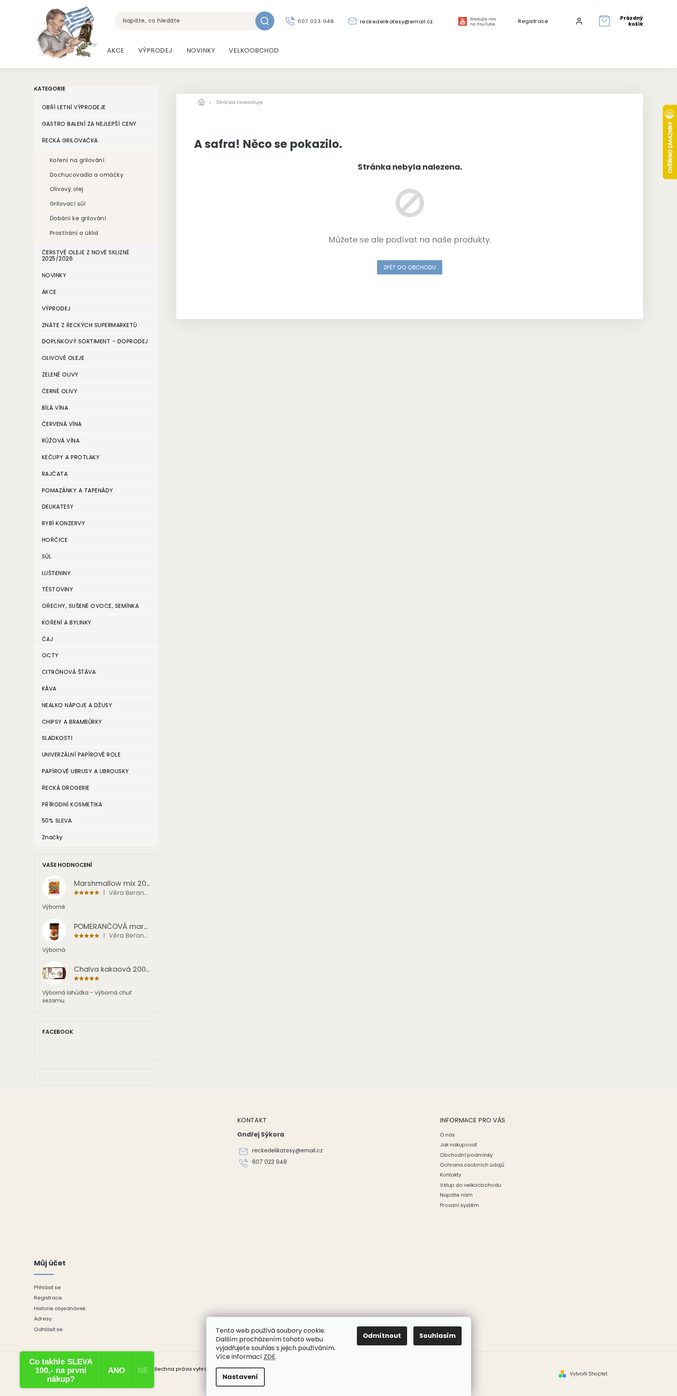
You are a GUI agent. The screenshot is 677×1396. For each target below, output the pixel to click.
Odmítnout (382, 1335)
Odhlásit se (48, 1329)
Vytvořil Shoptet (588, 1374)
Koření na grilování (77, 160)
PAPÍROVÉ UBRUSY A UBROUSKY (85, 771)
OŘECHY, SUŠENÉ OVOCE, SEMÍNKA (90, 606)
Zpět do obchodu (409, 267)
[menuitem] (115, 51)
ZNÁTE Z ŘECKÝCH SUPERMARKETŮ (89, 325)
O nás (447, 1134)
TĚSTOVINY (58, 589)
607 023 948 (269, 1162)
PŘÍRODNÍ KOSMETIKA (72, 804)
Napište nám (456, 1195)
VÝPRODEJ (56, 308)
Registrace (533, 21)
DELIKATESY (58, 507)
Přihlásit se (47, 1287)
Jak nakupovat (458, 1144)
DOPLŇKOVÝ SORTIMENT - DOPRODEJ (95, 341)
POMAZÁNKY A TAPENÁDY (77, 490)
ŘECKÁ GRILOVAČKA (70, 140)
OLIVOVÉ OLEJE (63, 358)
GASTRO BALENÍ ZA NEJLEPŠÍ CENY (89, 124)
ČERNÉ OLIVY (60, 391)
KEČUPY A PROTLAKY (71, 457)
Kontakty (450, 1174)
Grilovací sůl (68, 204)
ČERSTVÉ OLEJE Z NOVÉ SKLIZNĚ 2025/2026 (86, 255)
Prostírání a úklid (74, 233)
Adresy (43, 1318)
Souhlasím (437, 1335)
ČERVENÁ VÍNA (62, 424)
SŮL (47, 556)
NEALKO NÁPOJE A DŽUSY (77, 705)
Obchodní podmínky (466, 1155)
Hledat (267, 21)
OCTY (50, 655)
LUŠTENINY (56, 573)
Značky (52, 837)
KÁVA (49, 688)
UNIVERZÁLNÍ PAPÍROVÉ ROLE (81, 755)
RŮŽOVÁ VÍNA (61, 441)
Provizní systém (459, 1205)
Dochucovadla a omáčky (87, 175)
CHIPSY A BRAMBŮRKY (72, 722)
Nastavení (240, 1376)
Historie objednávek (59, 1308)
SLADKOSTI (57, 738)
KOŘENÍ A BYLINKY (67, 622)
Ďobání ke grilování (78, 218)
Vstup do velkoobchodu (470, 1185)
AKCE (49, 292)
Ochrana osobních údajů (472, 1164)
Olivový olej (66, 189)
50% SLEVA (57, 821)
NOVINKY (54, 275)
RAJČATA (55, 474)
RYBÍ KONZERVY (63, 523)
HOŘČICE (55, 540)
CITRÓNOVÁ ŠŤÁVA (69, 672)
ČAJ (47, 639)
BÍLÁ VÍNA (55, 408)
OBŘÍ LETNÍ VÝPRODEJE (74, 107)
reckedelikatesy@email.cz (287, 1150)
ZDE (269, 1356)
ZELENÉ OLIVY (60, 374)
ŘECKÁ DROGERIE (66, 788)
